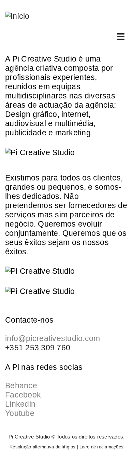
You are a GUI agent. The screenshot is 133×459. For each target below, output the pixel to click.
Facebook (23, 394)
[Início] (17, 15)
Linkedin (20, 404)
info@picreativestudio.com (52, 338)
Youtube (19, 413)
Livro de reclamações (101, 446)
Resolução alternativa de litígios (42, 446)
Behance (21, 385)
